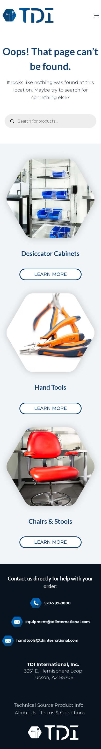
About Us (25, 713)
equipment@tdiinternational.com (57, 621)
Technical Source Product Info (48, 705)
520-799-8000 (57, 603)
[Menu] (96, 15)
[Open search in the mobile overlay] (50, 121)
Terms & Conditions (62, 713)
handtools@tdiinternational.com (47, 640)
